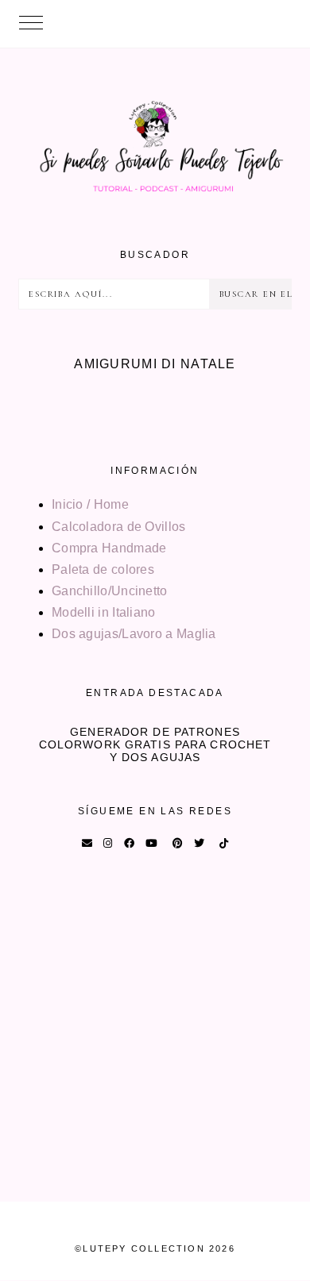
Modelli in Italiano (104, 612)
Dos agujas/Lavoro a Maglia (134, 633)
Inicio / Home (90, 504)
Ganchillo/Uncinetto (110, 591)
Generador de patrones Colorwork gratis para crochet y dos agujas (155, 744)
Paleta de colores (103, 569)
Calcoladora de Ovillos (119, 526)
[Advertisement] (155, 1047)
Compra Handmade (109, 548)
